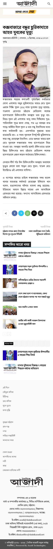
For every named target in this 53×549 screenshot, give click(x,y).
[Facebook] (14, 213)
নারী (4, 461)
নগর (4, 431)
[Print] (40, 213)
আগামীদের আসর (9, 456)
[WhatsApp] (27, 213)
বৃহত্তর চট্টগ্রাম (8, 422)
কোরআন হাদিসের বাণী (11, 470)
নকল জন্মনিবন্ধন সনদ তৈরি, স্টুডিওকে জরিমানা (39, 233)
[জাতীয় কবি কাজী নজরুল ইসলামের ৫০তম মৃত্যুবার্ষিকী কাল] (10, 324)
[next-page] (9, 334)
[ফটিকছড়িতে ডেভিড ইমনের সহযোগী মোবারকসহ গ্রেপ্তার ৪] (10, 283)
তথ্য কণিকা (7, 401)
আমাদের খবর (8, 440)
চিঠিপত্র (5, 396)
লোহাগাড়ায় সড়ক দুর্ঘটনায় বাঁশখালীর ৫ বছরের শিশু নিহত (33, 353)
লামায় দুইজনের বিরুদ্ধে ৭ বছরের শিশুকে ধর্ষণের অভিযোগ (32, 367)
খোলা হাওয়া (7, 452)
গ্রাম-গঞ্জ (6, 426)
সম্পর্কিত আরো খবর (17, 244)
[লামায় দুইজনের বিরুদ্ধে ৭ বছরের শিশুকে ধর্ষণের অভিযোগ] (10, 256)
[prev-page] (4, 334)
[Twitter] (21, 213)
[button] (4, 4)
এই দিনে (6, 387)
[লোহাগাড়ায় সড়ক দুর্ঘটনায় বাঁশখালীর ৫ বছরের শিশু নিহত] (10, 269)
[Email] (34, 213)
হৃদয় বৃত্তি (6, 410)
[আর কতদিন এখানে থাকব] (10, 310)
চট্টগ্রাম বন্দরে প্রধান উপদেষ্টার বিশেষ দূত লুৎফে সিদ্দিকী (14, 233)
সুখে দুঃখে (7, 405)
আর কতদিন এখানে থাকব (28, 307)
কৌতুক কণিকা (8, 392)
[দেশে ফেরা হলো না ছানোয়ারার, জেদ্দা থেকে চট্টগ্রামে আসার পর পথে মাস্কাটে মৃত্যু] (10, 296)
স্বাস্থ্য (4, 465)
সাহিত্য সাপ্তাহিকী (9, 435)
